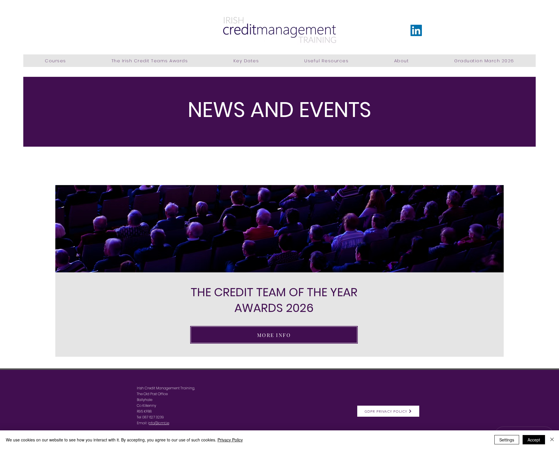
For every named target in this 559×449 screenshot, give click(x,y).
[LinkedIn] (416, 30)
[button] (55, 60)
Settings (506, 440)
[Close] (552, 439)
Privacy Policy (230, 440)
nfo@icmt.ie (159, 422)
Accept (534, 440)
